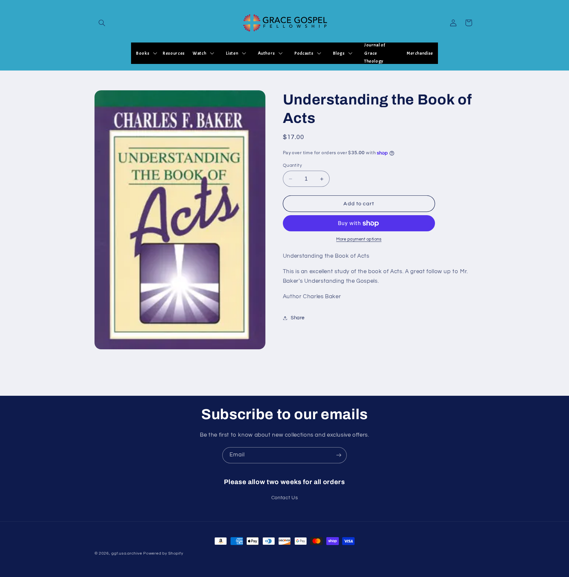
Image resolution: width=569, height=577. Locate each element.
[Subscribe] (338, 455)
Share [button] (298, 317)
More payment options (359, 240)
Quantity (292, 165)
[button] (102, 22)
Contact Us (284, 497)
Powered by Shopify (163, 553)
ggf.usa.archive (126, 553)
